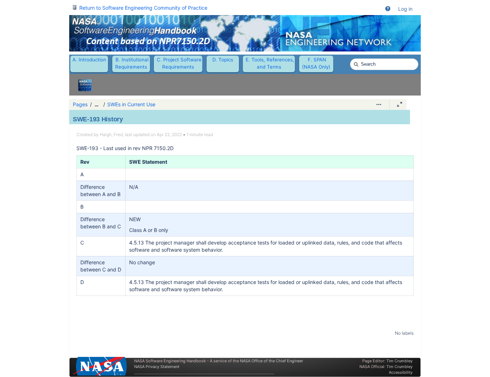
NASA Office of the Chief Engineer (271, 360)
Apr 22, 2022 (169, 134)
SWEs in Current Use (131, 104)
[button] (388, 9)
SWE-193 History (98, 119)
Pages (80, 104)
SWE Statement (148, 162)
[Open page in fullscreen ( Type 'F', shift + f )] (399, 104)
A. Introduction (89, 59)
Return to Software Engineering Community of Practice (143, 8)
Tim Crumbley (399, 360)
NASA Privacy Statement (156, 366)
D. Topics (222, 59)
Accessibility (401, 372)
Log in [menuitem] (405, 9)
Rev (84, 162)
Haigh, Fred (111, 134)
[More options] (379, 104)
